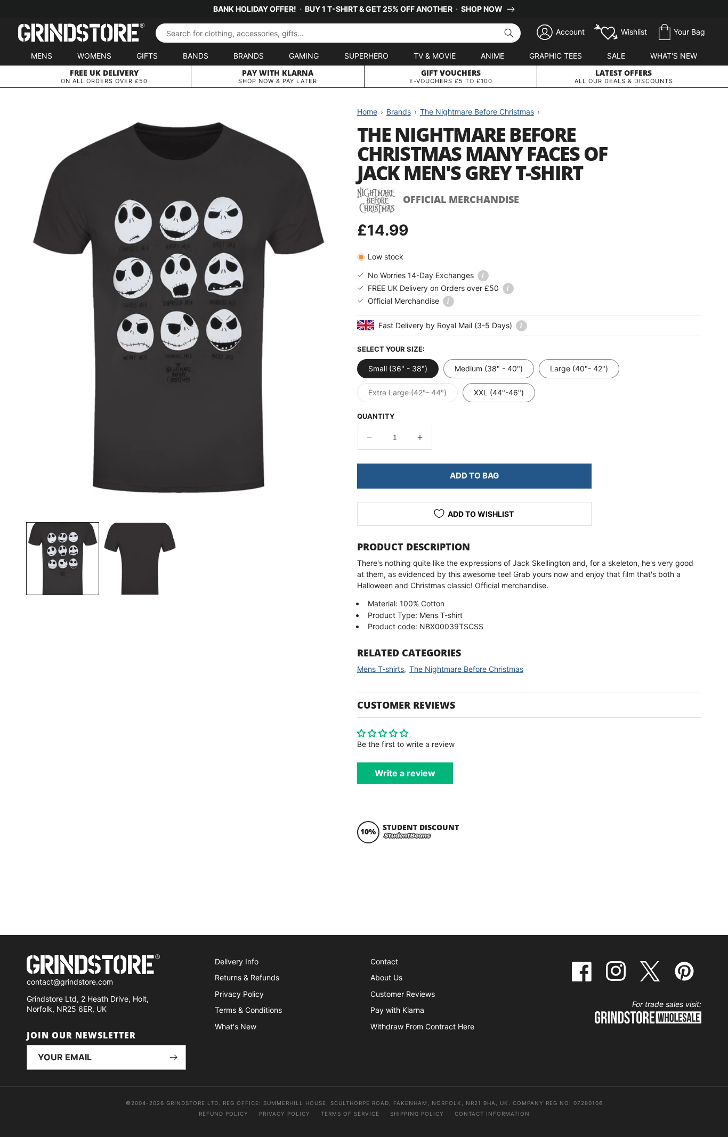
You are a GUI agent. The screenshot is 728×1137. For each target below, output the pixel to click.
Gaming (304, 55)
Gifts (147, 55)
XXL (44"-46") (499, 392)
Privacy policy (284, 1113)
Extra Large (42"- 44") (413, 394)
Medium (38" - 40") (489, 368)
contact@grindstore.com (70, 981)
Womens (94, 55)
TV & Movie (435, 55)
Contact (384, 961)
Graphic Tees (555, 55)
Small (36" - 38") (397, 368)
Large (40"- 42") (579, 368)
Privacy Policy (239, 993)
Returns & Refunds (247, 977)
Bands (195, 55)
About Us (386, 977)
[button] (682, 32)
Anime (492, 55)
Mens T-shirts (380, 668)
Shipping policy (417, 1113)
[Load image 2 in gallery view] (140, 559)
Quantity (375, 416)
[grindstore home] (106, 965)
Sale (616, 55)
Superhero (366, 55)
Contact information (492, 1113)
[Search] (509, 33)
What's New (673, 55)
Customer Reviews (402, 993)
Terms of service (350, 1113)
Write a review (405, 773)
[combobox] (338, 33)
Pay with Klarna (397, 1009)
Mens (41, 55)
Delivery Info (236, 961)
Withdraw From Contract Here (422, 1026)
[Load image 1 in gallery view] (63, 559)
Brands (248, 55)
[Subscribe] (173, 1057)
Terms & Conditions (248, 1009)
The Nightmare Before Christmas (466, 668)
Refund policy (223, 1113)
